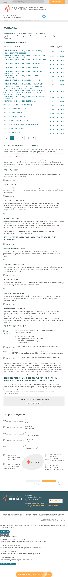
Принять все (5, 531)
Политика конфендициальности (48, 519)
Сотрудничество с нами (35, 506)
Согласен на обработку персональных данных (38, 484)
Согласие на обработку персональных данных (52, 520)
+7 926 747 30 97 (10, 16)
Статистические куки (9, 552)
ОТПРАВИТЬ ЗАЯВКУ (49, 481)
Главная (5, 21)
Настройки (4, 534)
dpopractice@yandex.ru (13, 17)
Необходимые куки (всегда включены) (15, 539)
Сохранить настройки (8, 564)
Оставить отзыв (53, 506)
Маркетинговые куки (9, 558)
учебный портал (57, 1)
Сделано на (30, 403)
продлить (45, 399)
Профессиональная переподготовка (21, 21)
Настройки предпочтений (11, 546)
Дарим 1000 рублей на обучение (34, 574)
